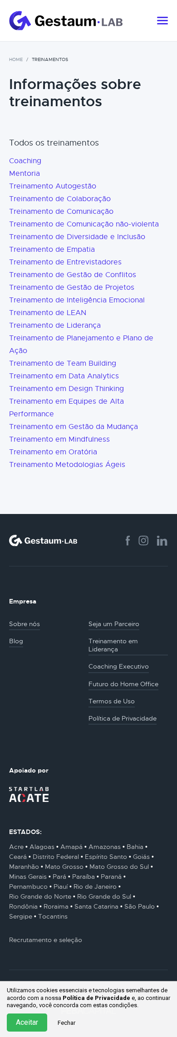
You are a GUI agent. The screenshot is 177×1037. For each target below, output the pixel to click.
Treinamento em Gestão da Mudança (73, 426)
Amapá (71, 847)
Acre (16, 847)
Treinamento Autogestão (52, 186)
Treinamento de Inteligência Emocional (77, 300)
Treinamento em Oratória (53, 452)
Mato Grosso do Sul (119, 867)
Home (16, 59)
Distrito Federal (56, 857)
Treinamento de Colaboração (60, 198)
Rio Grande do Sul (104, 896)
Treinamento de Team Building (62, 363)
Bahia (135, 847)
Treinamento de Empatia (52, 249)
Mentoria (24, 173)
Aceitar (27, 1022)
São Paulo (139, 906)
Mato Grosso (64, 867)
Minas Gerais (28, 876)
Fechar (66, 1022)
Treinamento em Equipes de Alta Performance (66, 408)
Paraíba (83, 876)
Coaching (25, 160)
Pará (59, 876)
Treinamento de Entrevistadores (65, 262)
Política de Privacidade (96, 998)
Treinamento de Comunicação (61, 211)
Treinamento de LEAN (47, 312)
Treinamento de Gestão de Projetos (71, 287)
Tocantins (53, 916)
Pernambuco (28, 886)
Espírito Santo (106, 857)
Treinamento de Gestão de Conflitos (72, 274)
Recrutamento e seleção (45, 940)
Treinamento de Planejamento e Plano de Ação (81, 344)
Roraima (56, 906)
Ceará (18, 857)
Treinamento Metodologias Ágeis (67, 464)
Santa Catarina (96, 906)
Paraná (111, 876)
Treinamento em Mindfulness (59, 439)
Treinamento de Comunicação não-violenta (84, 224)
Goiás (141, 857)
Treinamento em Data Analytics (64, 376)
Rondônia (23, 906)
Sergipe (20, 916)
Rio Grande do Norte (40, 896)
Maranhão (24, 867)
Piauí (61, 886)
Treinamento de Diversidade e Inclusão (77, 236)
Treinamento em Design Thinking (66, 388)
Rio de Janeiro (95, 886)
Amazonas (104, 847)
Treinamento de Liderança (55, 325)
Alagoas (42, 847)
